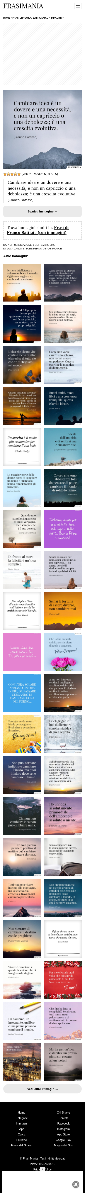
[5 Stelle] (19, 174)
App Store (63, 1134)
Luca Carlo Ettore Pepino (24, 248)
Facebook (63, 1123)
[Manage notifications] (75, 1184)
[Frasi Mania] (23, 5)
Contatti (63, 1118)
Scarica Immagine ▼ (42, 211)
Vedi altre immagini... (42, 1089)
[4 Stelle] (15, 174)
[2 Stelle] (8, 174)
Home (21, 1112)
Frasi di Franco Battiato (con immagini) (38, 230)
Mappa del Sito (63, 1145)
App (21, 1129)
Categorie (22, 1118)
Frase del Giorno (21, 1145)
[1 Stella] (5, 174)
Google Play (63, 1140)
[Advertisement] (42, 54)
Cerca (21, 1134)
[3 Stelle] (12, 174)
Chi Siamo (63, 1112)
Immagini (21, 1123)
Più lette (21, 1140)
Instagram (63, 1129)
